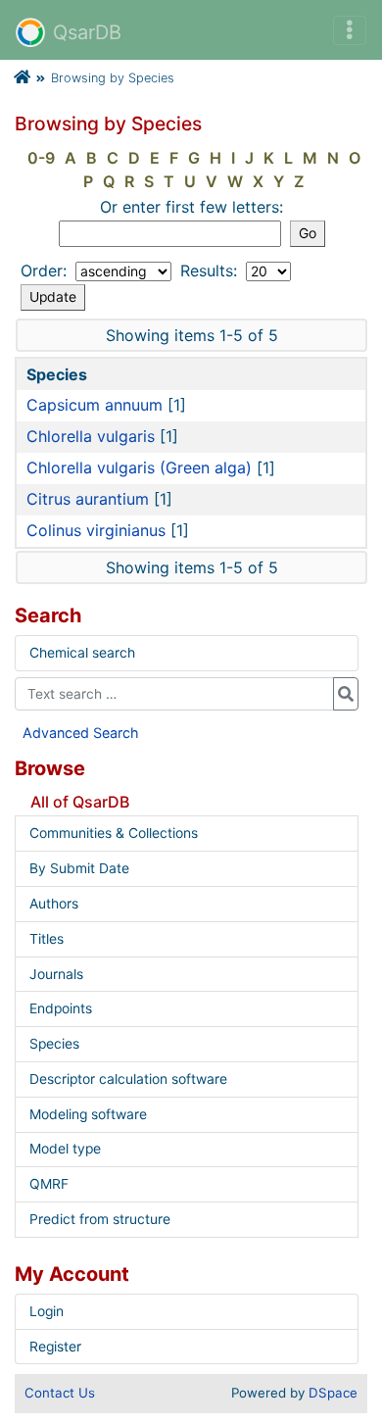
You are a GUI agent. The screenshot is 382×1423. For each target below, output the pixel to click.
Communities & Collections (113, 833)
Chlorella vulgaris (90, 436)
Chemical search (82, 653)
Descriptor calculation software (128, 1079)
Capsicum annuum (94, 405)
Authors (53, 903)
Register (55, 1346)
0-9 (41, 158)
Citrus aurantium (87, 499)
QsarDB (87, 32)
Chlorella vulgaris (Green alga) (139, 467)
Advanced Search (81, 732)
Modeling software (88, 1114)
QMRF (49, 1184)
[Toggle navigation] (349, 30)
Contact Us (59, 1392)
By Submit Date (79, 868)
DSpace (333, 1392)
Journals (56, 974)
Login (46, 1311)
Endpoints (60, 1008)
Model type (65, 1148)
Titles (46, 939)
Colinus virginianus (96, 530)
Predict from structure (99, 1219)
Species (54, 1044)
